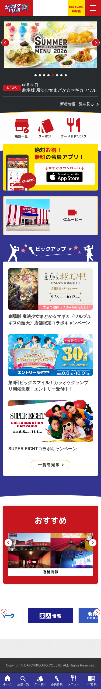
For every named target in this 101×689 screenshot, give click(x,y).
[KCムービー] (28, 215)
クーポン (44, 136)
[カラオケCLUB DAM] (17, 10)
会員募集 (57, 684)
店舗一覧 (21, 136)
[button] (35, 75)
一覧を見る (49, 465)
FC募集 (92, 684)
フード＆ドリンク (73, 136)
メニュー (74, 684)
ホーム (7, 684)
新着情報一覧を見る (77, 104)
